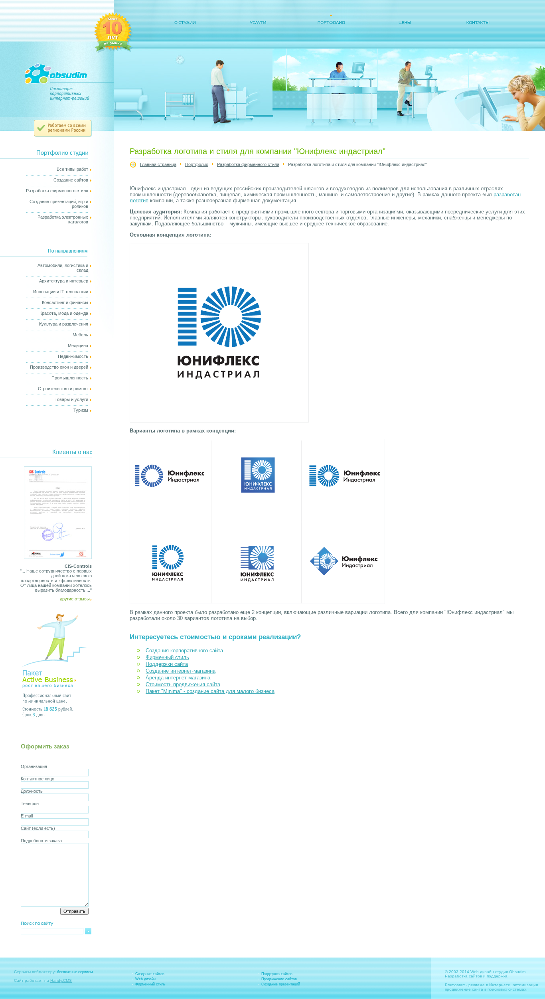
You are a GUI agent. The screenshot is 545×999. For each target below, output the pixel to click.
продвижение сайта (464, 989)
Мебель (80, 334)
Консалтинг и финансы (65, 302)
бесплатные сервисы (75, 972)
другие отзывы (75, 598)
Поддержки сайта (167, 664)
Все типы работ (72, 169)
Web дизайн (145, 979)
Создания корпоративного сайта (184, 650)
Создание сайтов (70, 180)
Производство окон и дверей (59, 367)
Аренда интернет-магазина (178, 678)
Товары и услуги (71, 399)
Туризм (80, 410)
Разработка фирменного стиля (57, 190)
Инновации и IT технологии (60, 291)
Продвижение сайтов (279, 979)
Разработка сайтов (463, 976)
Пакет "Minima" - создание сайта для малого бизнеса (210, 691)
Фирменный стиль (167, 657)
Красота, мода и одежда (63, 313)
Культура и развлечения (63, 324)
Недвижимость (73, 356)
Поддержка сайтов (276, 974)
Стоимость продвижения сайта (183, 684)
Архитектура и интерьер (63, 280)
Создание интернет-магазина (180, 671)
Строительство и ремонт (63, 388)
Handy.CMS (61, 980)
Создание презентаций (280, 984)
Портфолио (196, 164)
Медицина (78, 345)
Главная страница (158, 164)
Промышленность (69, 377)
